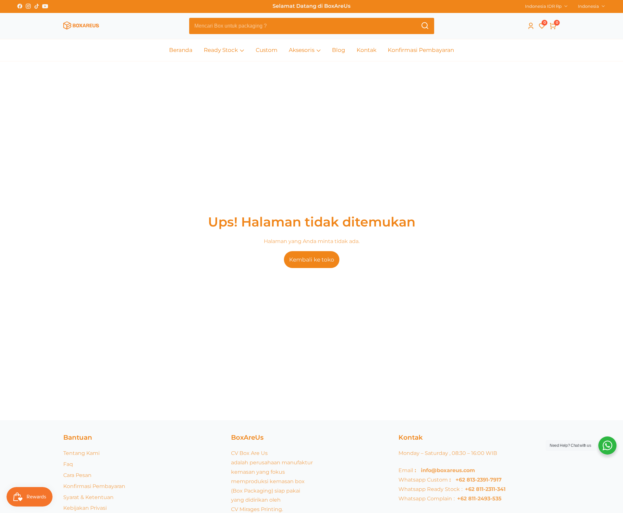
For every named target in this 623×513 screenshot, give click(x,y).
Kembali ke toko (311, 259)
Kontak (366, 50)
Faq (68, 464)
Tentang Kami (81, 453)
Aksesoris (301, 50)
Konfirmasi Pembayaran (421, 50)
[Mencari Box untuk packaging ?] (425, 26)
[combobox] (311, 26)
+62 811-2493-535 (479, 498)
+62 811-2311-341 (485, 489)
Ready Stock (221, 50)
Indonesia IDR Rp (544, 6)
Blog (338, 50)
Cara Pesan (77, 475)
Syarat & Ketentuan (88, 497)
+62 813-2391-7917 (479, 480)
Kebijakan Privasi (85, 508)
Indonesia (589, 6)
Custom (266, 50)
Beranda (180, 50)
